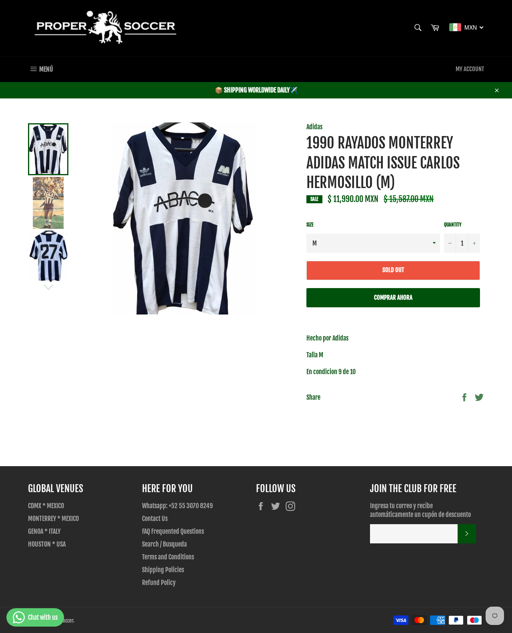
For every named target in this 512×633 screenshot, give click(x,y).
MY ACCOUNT (470, 69)
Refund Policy (159, 583)
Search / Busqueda (164, 544)
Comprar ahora (393, 297)
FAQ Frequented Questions (173, 531)
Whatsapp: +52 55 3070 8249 (177, 506)
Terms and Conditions (168, 557)
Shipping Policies (163, 570)
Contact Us (155, 519)
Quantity (453, 225)
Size (310, 225)
